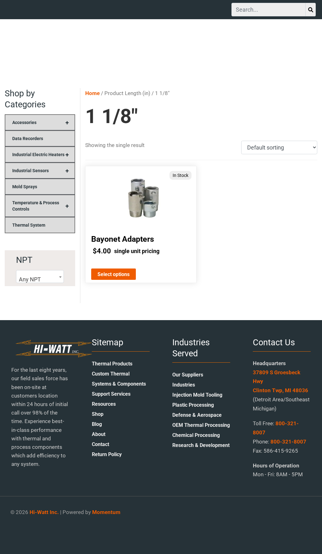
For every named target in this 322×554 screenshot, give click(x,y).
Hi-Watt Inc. (44, 512)
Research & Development (201, 445)
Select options (113, 274)
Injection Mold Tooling (197, 395)
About (98, 434)
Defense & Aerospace (197, 415)
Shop (97, 414)
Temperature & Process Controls (40, 206)
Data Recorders (27, 138)
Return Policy (107, 454)
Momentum (106, 512)
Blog (97, 424)
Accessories (40, 122)
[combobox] (40, 276)
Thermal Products (112, 364)
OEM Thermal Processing (201, 425)
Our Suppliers (187, 375)
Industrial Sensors (40, 170)
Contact (100, 444)
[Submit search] (310, 9)
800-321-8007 (288, 441)
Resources (104, 404)
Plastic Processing (193, 405)
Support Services (111, 394)
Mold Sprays (24, 186)
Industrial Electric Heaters (40, 154)
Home (92, 93)
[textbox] (40, 279)
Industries (183, 385)
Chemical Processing (196, 435)
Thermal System (28, 225)
